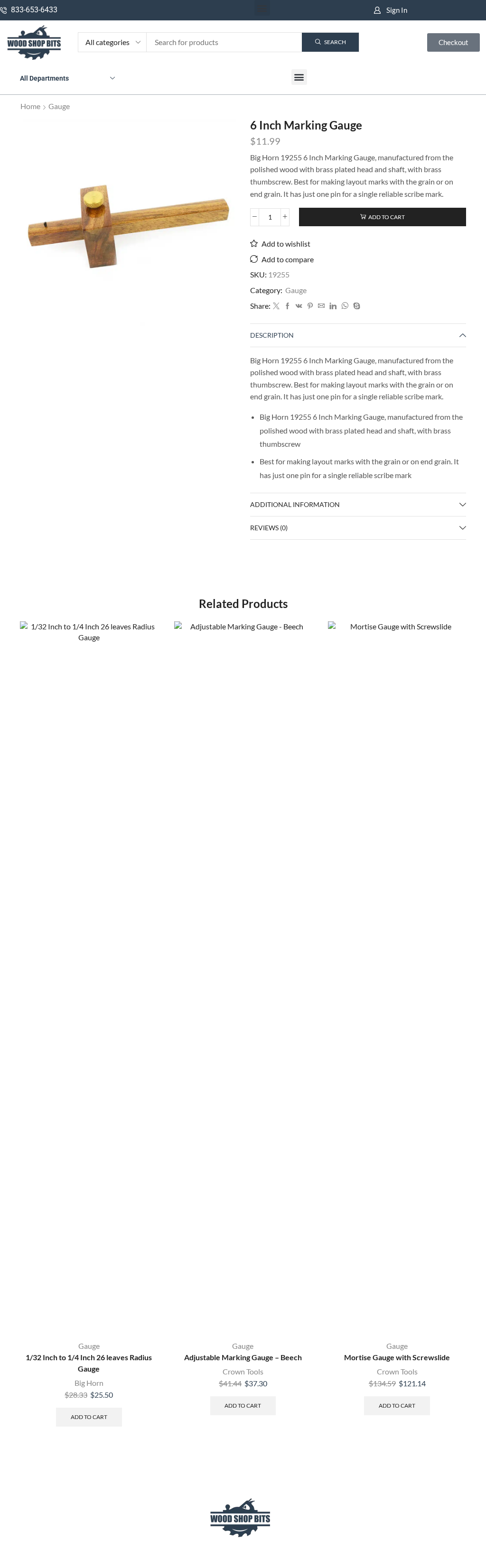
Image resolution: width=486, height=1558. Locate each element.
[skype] (355, 306)
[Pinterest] (310, 306)
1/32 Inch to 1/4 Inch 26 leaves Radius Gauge (89, 1363)
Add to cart (386, 217)
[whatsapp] (345, 306)
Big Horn (89, 1382)
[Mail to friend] (321, 306)
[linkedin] (333, 306)
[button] (262, 8)
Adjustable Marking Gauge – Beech (243, 1357)
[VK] (299, 306)
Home (30, 106)
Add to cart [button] (89, 1416)
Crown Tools (243, 1371)
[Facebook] (287, 306)
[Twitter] (276, 306)
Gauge (59, 106)
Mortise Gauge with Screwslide (397, 1357)
